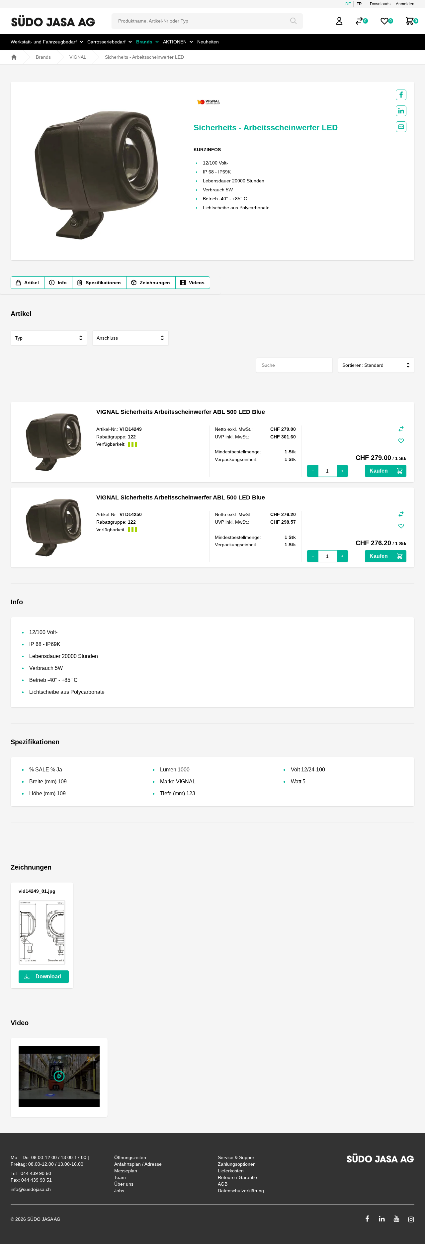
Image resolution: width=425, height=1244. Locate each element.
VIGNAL (77, 57)
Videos (197, 282)
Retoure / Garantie (237, 1177)
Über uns (123, 1184)
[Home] (14, 57)
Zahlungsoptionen (237, 1164)
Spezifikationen (103, 282)
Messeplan (125, 1170)
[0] (359, 21)
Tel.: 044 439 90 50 (31, 1173)
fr (359, 4)
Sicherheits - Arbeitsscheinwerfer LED (144, 57)
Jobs (119, 1190)
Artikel (31, 282)
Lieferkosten (231, 1170)
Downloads (380, 4)
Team (120, 1177)
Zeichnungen (155, 282)
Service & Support (237, 1157)
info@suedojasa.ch (31, 1189)
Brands (43, 57)
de (348, 4)
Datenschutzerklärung (241, 1190)
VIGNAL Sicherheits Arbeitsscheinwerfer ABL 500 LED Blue (180, 412)
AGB (222, 1184)
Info (62, 282)
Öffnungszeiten (130, 1157)
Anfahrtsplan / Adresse (138, 1164)
